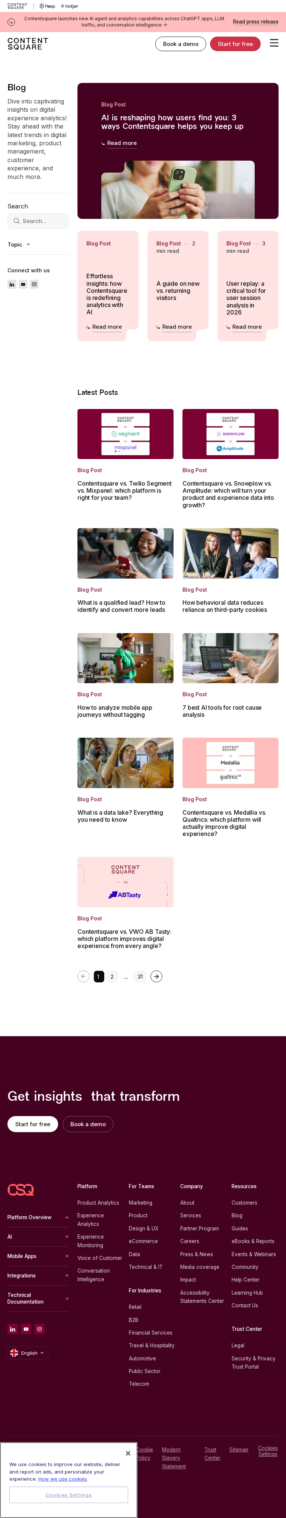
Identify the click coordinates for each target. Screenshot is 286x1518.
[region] (68, 1480)
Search (17, 206)
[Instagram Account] (34, 284)
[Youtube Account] (23, 284)
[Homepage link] (20, 1190)
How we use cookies (62, 1479)
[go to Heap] (47, 6)
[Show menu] (274, 42)
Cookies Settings (268, 1451)
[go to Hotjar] (69, 6)
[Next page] (156, 976)
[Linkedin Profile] (11, 284)
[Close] (128, 1453)
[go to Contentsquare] (20, 6)
